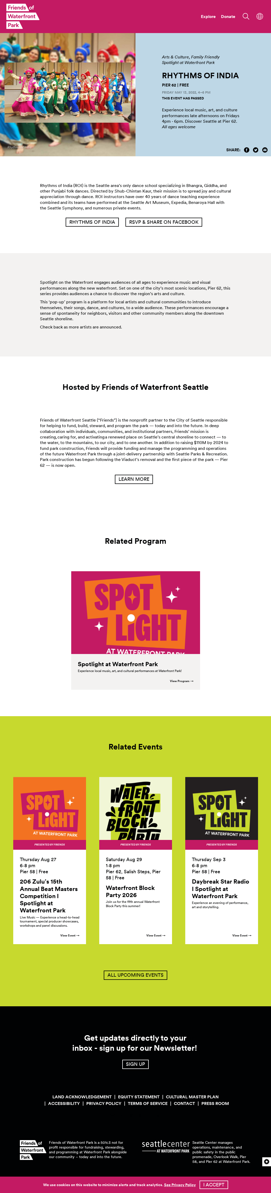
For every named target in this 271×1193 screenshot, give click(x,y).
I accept (213, 1184)
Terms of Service (148, 1103)
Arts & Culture (175, 57)
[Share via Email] (265, 150)
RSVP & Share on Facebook (163, 222)
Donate (228, 16)
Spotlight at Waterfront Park (188, 62)
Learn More (134, 479)
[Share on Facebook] (247, 150)
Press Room (215, 1103)
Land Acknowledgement (82, 1096)
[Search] (244, 16)
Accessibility (64, 1103)
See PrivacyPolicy (180, 1185)
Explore (208, 16)
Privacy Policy (103, 1103)
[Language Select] (260, 16)
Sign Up (135, 1064)
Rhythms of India (92, 222)
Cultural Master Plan (192, 1096)
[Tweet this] (256, 150)
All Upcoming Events (135, 975)
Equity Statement (139, 1096)
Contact (184, 1103)
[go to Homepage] (22, 16)
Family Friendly (205, 57)
